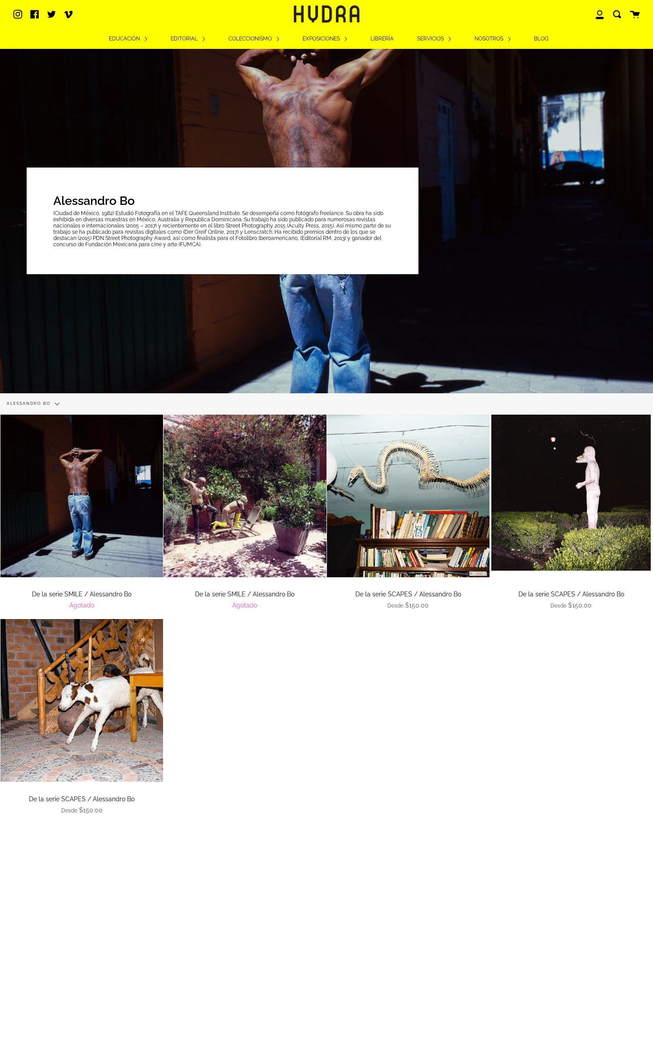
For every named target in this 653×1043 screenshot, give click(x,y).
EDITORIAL (185, 39)
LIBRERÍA (382, 39)
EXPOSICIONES (322, 39)
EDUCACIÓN (125, 39)
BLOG (541, 39)
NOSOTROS (489, 39)
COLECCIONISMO (250, 39)
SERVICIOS (431, 39)
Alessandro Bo (29, 403)
